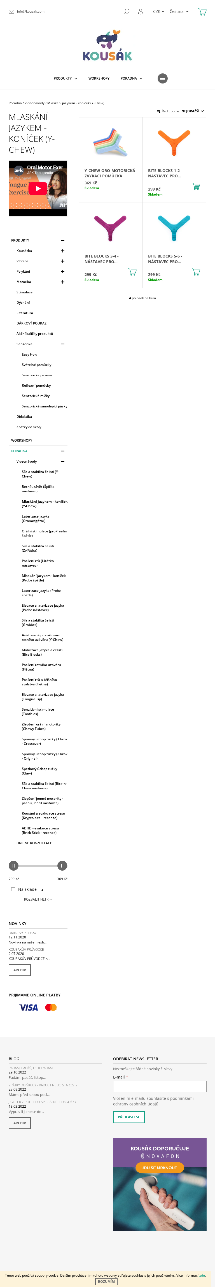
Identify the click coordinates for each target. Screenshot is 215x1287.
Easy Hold (29, 354)
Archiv (19, 970)
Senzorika (24, 344)
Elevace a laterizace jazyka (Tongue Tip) (43, 696)
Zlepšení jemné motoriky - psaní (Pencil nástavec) (42, 800)
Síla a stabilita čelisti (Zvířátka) (38, 548)
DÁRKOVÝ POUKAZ (31, 323)
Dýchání (23, 302)
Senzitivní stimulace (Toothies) (38, 711)
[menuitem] (65, 78)
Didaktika (24, 416)
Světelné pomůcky (36, 364)
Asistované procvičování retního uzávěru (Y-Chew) (42, 637)
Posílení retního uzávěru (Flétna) (41, 667)
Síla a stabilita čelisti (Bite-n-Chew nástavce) (44, 785)
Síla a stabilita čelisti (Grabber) (38, 622)
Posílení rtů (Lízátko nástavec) (38, 563)
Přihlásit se (129, 1117)
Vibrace (22, 261)
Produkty (20, 240)
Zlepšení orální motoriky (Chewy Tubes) (41, 726)
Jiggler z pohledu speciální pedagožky (42, 1102)
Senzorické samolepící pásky (44, 406)
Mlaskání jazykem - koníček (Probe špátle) (44, 578)
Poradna (19, 451)
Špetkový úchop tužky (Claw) (39, 771)
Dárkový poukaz (23, 933)
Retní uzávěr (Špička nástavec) (38, 488)
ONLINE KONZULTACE (34, 843)
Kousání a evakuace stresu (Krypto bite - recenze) (43, 815)
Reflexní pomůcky (36, 385)
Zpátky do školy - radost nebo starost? (43, 1085)
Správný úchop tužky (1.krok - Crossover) (44, 741)
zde (202, 1275)
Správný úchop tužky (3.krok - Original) (44, 756)
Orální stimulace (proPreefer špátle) (44, 533)
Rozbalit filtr (36, 899)
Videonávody (27, 461)
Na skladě (30, 889)
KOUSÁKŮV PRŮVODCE (26, 949)
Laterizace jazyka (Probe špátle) (41, 592)
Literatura (25, 312)
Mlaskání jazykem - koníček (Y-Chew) (44, 503)
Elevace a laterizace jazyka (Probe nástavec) (43, 607)
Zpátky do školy (29, 427)
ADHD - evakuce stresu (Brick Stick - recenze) (40, 830)
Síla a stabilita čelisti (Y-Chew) (40, 474)
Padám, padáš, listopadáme (32, 1068)
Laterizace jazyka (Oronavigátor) (36, 518)
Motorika (24, 281)
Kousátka (24, 250)
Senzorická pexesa (37, 375)
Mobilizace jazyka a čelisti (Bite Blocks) (42, 652)
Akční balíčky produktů (35, 333)
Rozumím (106, 1281)
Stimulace (24, 292)
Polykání (23, 271)
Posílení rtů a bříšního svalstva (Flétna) (39, 682)
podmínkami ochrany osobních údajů (153, 1101)
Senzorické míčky (36, 395)
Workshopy (21, 440)
